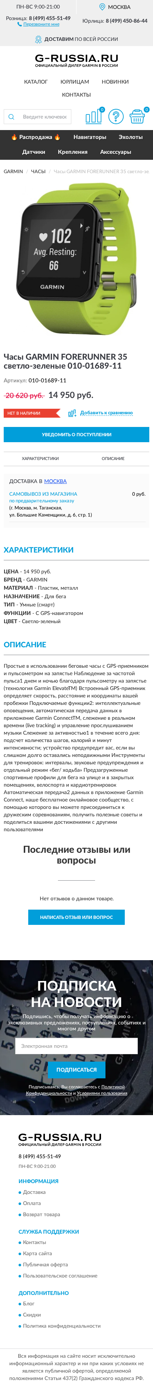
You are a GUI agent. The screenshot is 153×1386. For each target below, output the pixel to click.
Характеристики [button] (40, 459)
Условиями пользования (102, 1093)
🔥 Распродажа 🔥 (36, 137)
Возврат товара (41, 1214)
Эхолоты (131, 137)
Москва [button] (55, 481)
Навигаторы (90, 137)
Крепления (73, 152)
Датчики (33, 152)
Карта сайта (37, 1254)
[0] (137, 116)
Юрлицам (75, 82)
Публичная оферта (45, 1265)
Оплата (32, 1203)
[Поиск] (11, 116)
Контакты (76, 95)
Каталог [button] (36, 82)
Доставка (34, 1192)
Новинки (115, 82)
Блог (29, 1304)
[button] (38, 24)
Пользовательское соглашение (60, 1276)
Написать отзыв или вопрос (76, 917)
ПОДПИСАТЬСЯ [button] (76, 1070)
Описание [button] (113, 459)
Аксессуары (115, 152)
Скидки (32, 1315)
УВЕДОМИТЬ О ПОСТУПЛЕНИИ (76, 435)
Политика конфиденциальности (62, 1326)
